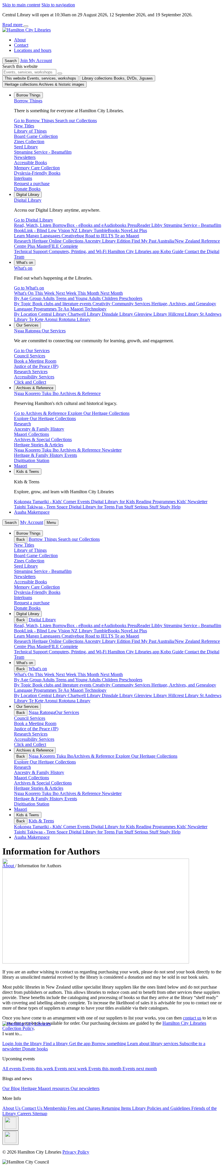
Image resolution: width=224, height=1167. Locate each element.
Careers (24, 1113)
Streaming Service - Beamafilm (192, 625)
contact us (192, 1017)
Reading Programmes (156, 826)
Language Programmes (36, 690)
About (20, 39)
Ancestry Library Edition (108, 641)
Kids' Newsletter (192, 826)
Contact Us (32, 1108)
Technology (95, 690)
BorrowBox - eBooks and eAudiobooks (89, 625)
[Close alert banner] (26, 26)
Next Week (67, 674)
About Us (12, 1108)
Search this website (20, 66)
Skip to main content (21, 4)
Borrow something (109, 1043)
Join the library (29, 1043)
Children (110, 679)
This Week (45, 674)
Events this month (105, 1068)
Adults (49, 679)
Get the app (80, 1043)
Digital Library (27, 200)
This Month (89, 674)
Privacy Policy (75, 1152)
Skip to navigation (58, 4)
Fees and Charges (85, 1108)
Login (8, 1043)
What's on (23, 268)
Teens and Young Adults (79, 679)
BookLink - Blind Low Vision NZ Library (54, 630)
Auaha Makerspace (32, 512)
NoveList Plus (134, 630)
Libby (157, 625)
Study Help (170, 831)
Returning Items (117, 1108)
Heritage (29, 1088)
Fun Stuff (125, 831)
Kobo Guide (172, 651)
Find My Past (144, 641)
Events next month (140, 1068)
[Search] (59, 73)
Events (84, 826)
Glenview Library (151, 695)
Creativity (102, 684)
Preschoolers (130, 679)
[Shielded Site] (10, 1123)
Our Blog (11, 1088)
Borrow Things (28, 100)
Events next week (71, 1068)
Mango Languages (44, 635)
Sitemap (39, 1113)
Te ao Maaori (127, 635)
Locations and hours (32, 50)
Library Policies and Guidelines (161, 1108)
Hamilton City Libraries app (134, 651)
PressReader (139, 625)
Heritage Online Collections (58, 641)
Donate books (35, 1048)
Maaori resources (54, 1088)
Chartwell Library (85, 695)
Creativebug (73, 635)
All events (12, 1068)
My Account (31, 522)
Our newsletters (85, 1088)
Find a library (56, 1043)
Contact (21, 45)
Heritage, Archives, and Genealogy (183, 684)
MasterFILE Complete (57, 646)
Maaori (20, 465)
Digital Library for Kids (113, 826)
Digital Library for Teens (92, 831)
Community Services (131, 684)
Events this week (38, 1068)
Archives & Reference (57, 393)
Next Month (111, 674)
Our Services (40, 330)
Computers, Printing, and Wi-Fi (78, 651)
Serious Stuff (147, 831)
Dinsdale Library (118, 695)
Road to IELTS (100, 635)
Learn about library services (153, 1043)
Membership (55, 1108)
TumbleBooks (107, 630)
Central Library (53, 695)
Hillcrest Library (184, 695)
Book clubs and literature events (62, 684)
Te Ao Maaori (71, 690)
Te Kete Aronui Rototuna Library (59, 700)
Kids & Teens (41, 820)
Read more (13, 24)
